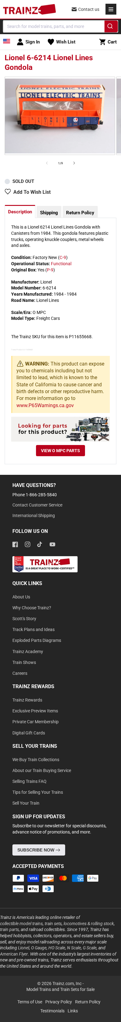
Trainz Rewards (27, 699)
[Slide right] (74, 163)
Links (73, 1010)
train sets (53, 923)
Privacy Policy (58, 1001)
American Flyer (14, 954)
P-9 (50, 269)
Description (20, 212)
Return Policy (80, 213)
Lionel (23, 947)
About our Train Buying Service (41, 770)
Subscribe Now (36, 849)
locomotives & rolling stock (89, 923)
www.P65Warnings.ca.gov (45, 405)
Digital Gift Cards (28, 732)
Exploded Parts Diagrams (36, 640)
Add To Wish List (32, 192)
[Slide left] (47, 163)
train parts (9, 929)
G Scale (89, 947)
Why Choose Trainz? (31, 607)
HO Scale (56, 947)
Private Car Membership (35, 721)
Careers (19, 673)
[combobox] (60, 26)
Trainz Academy (27, 651)
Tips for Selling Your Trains (37, 792)
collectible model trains (21, 923)
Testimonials (52, 1010)
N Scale (74, 947)
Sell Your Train (25, 803)
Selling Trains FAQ (29, 781)
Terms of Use (29, 1001)
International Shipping (33, 515)
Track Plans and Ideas (33, 629)
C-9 (63, 257)
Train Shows (24, 662)
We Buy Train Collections (35, 759)
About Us (21, 596)
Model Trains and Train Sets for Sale (60, 989)
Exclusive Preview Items (35, 710)
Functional (61, 263)
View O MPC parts (60, 450)
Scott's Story (24, 618)
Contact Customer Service (37, 504)
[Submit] (111, 27)
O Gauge (39, 947)
